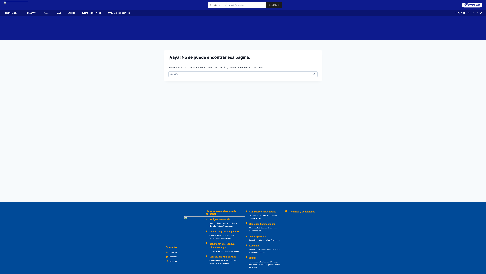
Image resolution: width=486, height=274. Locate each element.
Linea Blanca (11, 13)
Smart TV (31, 13)
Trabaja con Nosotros (119, 13)
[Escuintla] (246, 245)
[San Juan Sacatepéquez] (246, 223)
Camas (45, 13)
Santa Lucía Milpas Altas (222, 256)
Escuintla (254, 245)
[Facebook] (473, 13)
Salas (58, 13)
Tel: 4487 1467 (464, 13)
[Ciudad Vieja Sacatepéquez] (207, 231)
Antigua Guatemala (219, 219)
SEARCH (275, 5)
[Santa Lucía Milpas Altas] (207, 256)
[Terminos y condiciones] (286, 211)
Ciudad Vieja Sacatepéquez (224, 231)
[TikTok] (481, 13)
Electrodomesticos (91, 13)
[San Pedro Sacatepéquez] (246, 211)
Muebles (71, 13)
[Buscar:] (243, 74)
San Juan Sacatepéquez (262, 224)
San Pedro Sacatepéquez (262, 211)
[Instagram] (477, 13)
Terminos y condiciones (302, 211)
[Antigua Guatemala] (207, 219)
